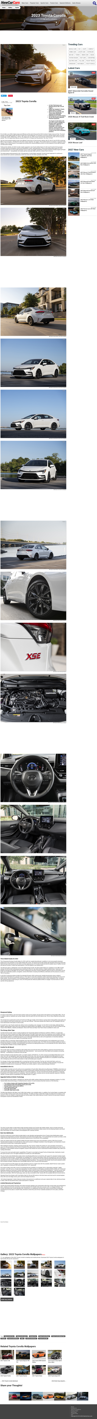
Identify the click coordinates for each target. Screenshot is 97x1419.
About (72, 1407)
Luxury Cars (81, 52)
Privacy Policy (74, 1410)
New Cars (25, 3)
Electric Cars (73, 60)
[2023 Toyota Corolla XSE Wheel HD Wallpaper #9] (47, 1274)
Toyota (6, 101)
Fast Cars (83, 58)
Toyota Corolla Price (9, 1336)
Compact (3, 1338)
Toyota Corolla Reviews (13, 1338)
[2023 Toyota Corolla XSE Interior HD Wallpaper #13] (34, 1283)
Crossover (72, 63)
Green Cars (85, 55)
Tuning (77, 55)
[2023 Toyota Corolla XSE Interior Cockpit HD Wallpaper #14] (47, 1283)
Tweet (4, 95)
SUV (79, 49)
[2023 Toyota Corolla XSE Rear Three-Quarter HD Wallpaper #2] (20, 1265)
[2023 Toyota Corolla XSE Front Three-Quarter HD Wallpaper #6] (7, 1274)
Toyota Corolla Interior (22, 1336)
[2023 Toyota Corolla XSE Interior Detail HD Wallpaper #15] (61, 1283)
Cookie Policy (74, 1413)
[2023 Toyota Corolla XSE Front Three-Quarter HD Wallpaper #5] (61, 1265)
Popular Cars (34, 3)
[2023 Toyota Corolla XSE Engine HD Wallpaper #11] (7, 1283)
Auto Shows (76, 3)
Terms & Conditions (76, 1409)
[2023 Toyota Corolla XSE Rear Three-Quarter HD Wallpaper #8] (34, 1274)
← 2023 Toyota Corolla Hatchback (9, 1381)
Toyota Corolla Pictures (31, 1338)
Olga (3, 101)
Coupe (84, 49)
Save (11, 95)
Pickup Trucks (90, 60)
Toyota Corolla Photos (44, 1336)
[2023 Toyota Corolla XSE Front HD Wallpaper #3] (34, 1265)
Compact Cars (33, 1336)
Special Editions (65, 3)
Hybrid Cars (72, 52)
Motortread (74, 1412)
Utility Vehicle (90, 63)
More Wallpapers (6, 1299)
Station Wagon (73, 58)
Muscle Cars (72, 49)
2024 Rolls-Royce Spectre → (59, 1381)
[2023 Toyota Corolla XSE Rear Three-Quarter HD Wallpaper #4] (47, 1265)
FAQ (72, 1414)
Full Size (81, 60)
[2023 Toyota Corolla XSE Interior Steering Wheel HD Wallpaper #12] (20, 1283)
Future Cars (54, 3)
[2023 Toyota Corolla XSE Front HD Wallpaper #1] (7, 1265)
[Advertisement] (48, 37)
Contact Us (74, 1408)
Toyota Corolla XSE (43, 1338)
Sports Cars (44, 3)
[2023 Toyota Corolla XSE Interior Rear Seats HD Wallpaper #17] (20, 1292)
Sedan (22, 1338)
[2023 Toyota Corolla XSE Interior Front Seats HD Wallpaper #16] (7, 1292)
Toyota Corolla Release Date (58, 1336)
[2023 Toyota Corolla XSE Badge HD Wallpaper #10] (61, 1274)
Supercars (90, 52)
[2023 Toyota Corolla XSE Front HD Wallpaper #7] (20, 1274)
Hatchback (80, 63)
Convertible (91, 58)
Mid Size (71, 55)
